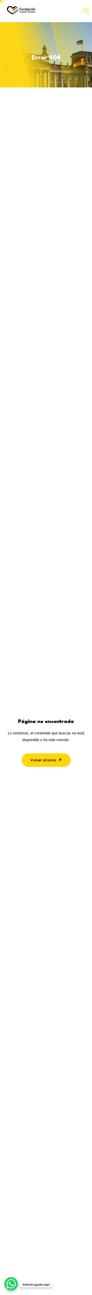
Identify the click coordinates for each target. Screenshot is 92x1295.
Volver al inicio (43, 760)
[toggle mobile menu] (85, 11)
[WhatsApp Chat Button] (11, 1284)
